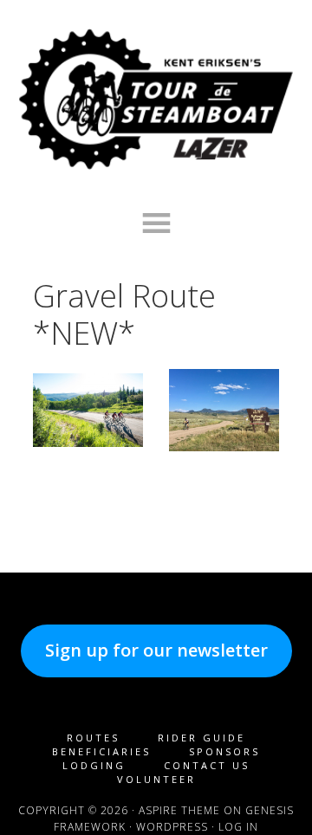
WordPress (172, 826)
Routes (93, 737)
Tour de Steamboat (156, 99)
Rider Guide (201, 737)
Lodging (94, 765)
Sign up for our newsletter (156, 650)
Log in (238, 826)
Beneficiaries (101, 751)
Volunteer (156, 779)
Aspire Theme (179, 810)
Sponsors (224, 751)
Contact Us (207, 765)
